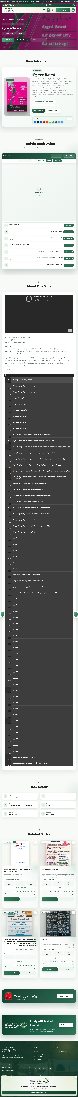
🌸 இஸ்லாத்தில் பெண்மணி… (50, 869)
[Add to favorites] (35, 842)
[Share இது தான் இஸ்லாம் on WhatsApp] (50, 122)
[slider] (71, 375)
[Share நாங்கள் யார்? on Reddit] (61, 962)
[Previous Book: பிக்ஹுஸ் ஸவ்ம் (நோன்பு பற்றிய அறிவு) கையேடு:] (2, 614)
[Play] (6, 375)
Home (3, 19)
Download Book (21, 40)
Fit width (49, 160)
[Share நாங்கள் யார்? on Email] (67, 962)
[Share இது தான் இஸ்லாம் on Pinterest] (44, 122)
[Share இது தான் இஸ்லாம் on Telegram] (62, 122)
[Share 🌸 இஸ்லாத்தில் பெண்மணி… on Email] (67, 892)
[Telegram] (35, 1071)
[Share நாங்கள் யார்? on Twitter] (72, 962)
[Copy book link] (56, 122)
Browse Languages (39, 1054)
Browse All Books (64, 996)
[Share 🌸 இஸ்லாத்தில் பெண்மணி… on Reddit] (61, 892)
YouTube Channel (62, 1054)
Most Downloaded (39, 1056)
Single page (57, 160)
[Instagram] (46, 1068)
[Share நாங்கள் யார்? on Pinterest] (58, 962)
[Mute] (68, 375)
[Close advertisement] (76, 1076)
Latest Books (38, 1059)
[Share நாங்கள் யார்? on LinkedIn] (56, 962)
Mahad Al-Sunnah (62, 1051)
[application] (39, 375)
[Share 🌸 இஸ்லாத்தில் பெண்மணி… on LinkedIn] (56, 892)
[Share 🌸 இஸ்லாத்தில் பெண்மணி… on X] (53, 892)
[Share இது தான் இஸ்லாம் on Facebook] (35, 122)
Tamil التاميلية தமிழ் (10, 19)
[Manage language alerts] (53, 10)
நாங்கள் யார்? (46, 939)
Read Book (7, 40)
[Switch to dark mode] (48, 10)
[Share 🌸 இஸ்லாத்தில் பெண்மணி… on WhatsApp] (64, 892)
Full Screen (57, 155)
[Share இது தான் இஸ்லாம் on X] (38, 122)
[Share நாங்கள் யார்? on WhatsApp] (64, 962)
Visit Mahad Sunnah (39, 1075)
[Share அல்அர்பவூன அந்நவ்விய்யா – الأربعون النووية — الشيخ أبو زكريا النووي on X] (15, 892)
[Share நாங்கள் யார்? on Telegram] (72, 964)
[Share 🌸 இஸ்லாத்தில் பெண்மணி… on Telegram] (72, 894)
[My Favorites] (44, 10)
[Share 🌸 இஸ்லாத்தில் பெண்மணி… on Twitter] (72, 892)
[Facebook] (35, 1068)
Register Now (65, 1025)
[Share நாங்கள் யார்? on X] (53, 962)
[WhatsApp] (43, 1068)
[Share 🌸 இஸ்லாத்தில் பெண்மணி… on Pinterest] (58, 892)
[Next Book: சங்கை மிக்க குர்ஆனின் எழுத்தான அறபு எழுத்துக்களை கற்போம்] (75, 614)
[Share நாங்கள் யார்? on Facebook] (50, 962)
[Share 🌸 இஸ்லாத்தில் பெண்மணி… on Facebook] (50, 892)
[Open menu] (73, 10)
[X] (39, 1068)
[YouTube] (50, 1068)
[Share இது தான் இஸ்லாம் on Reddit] (47, 122)
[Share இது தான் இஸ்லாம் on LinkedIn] (41, 122)
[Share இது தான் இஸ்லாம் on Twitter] (59, 122)
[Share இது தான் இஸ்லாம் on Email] (53, 122)
